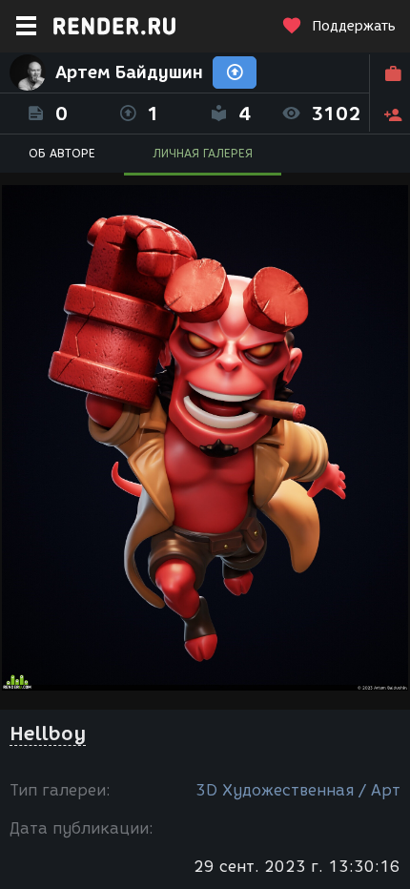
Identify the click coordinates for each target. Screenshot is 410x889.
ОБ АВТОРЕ (62, 153)
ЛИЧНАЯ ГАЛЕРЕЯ (203, 153)
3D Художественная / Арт (297, 790)
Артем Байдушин (129, 72)
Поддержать (354, 26)
